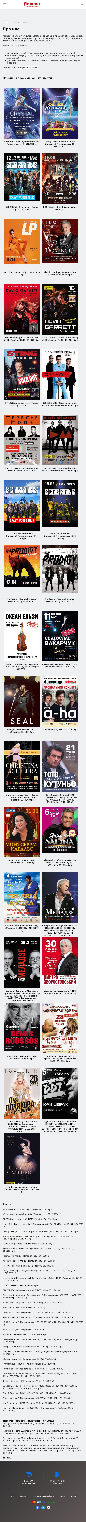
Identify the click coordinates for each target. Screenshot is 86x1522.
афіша (12, 1496)
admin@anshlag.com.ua (27, 67)
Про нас (73, 1496)
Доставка (23, 1496)
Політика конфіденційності (43, 1496)
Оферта (62, 1496)
